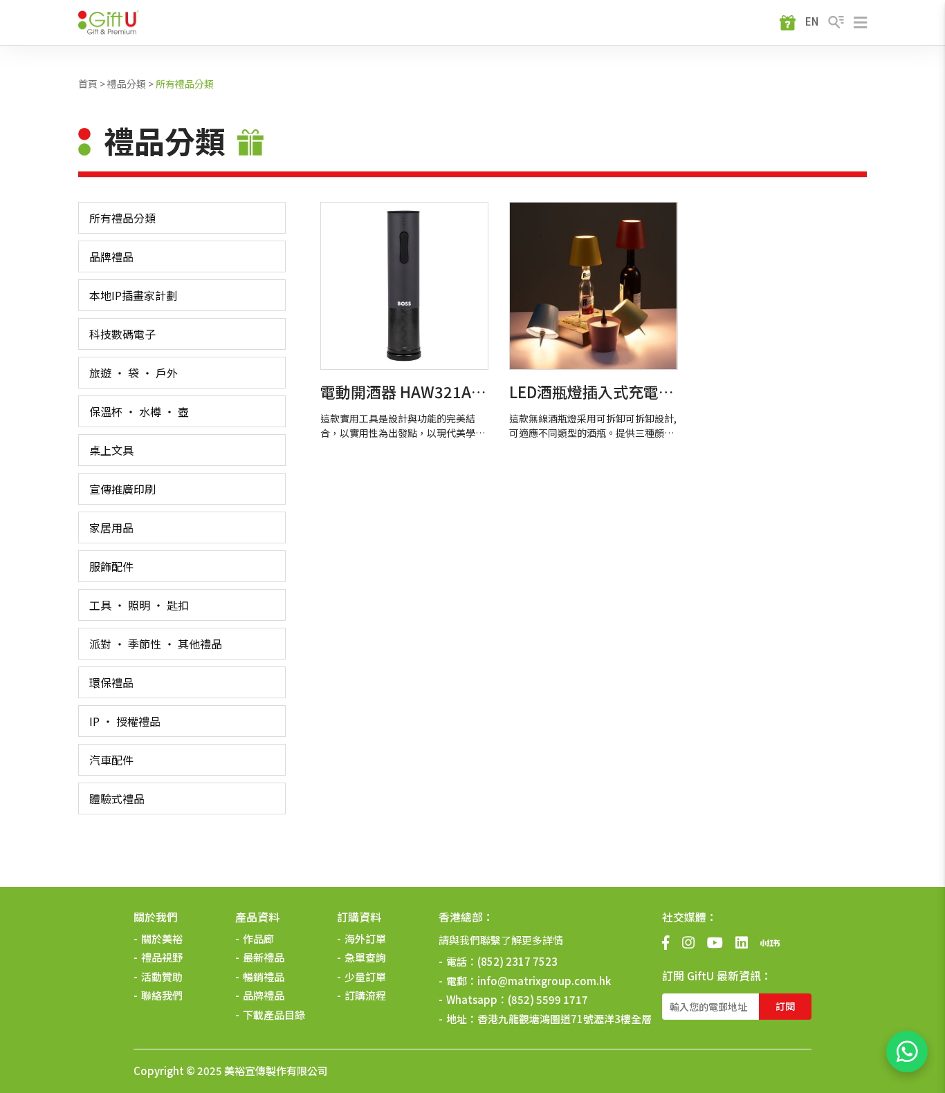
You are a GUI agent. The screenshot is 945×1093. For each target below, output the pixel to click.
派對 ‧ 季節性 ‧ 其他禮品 (155, 643)
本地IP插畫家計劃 (133, 295)
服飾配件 (111, 566)
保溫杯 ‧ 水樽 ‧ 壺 (139, 411)
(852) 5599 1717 (548, 999)
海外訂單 (365, 938)
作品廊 (258, 938)
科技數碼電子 (122, 334)
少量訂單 (365, 976)
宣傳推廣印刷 (122, 488)
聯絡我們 (162, 995)
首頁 (88, 84)
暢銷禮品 (263, 976)
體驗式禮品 (117, 798)
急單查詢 (365, 957)
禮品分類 (126, 84)
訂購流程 (365, 995)
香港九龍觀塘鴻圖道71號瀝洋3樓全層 (564, 1018)
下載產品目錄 (274, 1014)
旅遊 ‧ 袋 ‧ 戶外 (133, 372)
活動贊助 (162, 976)
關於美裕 (162, 938)
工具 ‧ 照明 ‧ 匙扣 (139, 605)
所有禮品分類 (185, 84)
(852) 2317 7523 (517, 961)
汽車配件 (111, 759)
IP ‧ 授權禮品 (124, 721)
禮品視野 (162, 957)
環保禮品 (111, 682)
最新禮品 (263, 957)
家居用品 (111, 527)
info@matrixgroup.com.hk (544, 980)
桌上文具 (111, 450)
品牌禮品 (111, 256)
